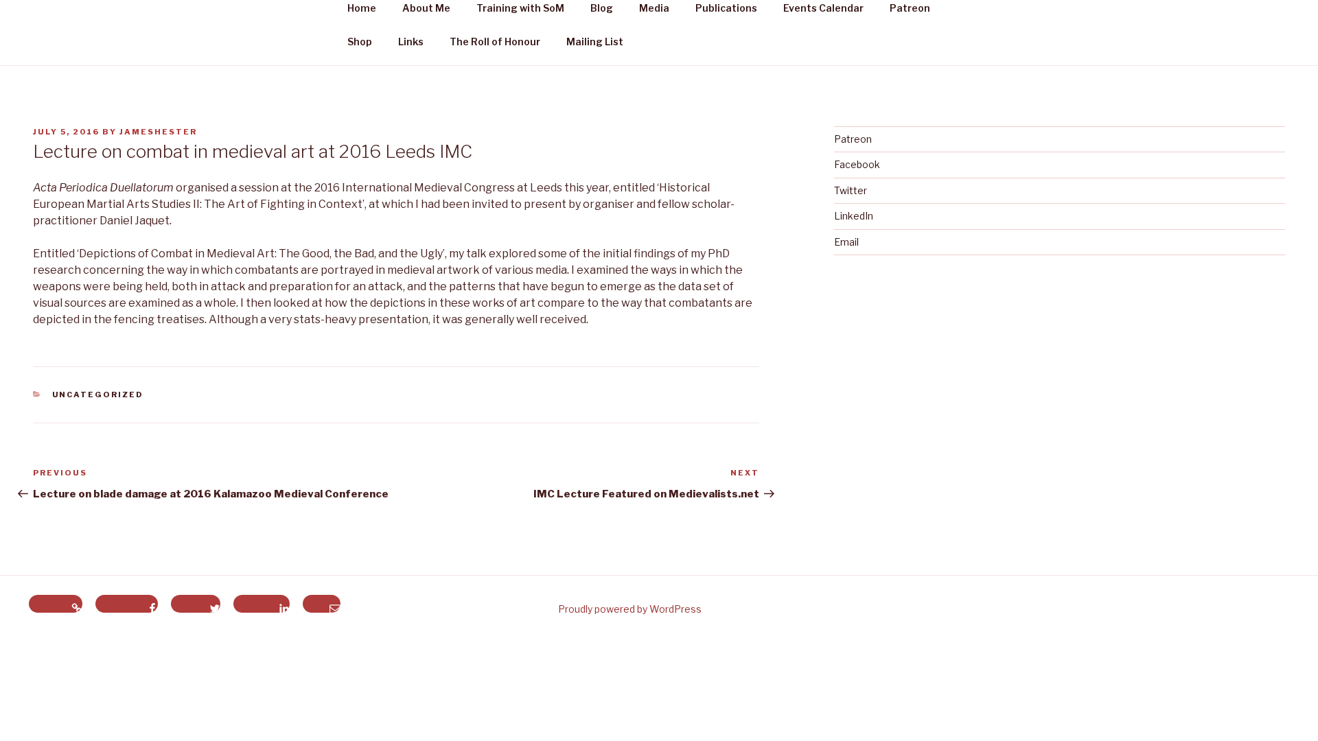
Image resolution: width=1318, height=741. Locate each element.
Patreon (853, 139)
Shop (359, 41)
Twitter (850, 190)
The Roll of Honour (495, 41)
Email (846, 242)
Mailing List (594, 41)
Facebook (857, 164)
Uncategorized (98, 394)
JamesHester (158, 132)
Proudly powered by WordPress (630, 609)
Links (411, 41)
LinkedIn (853, 216)
